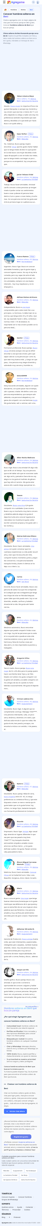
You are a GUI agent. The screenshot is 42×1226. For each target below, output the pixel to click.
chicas (14, 147)
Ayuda (19, 1207)
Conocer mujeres (8, 1197)
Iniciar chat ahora (15, 1111)
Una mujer (25, 898)
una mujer (26, 307)
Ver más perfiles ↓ (32, 1007)
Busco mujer (15, 106)
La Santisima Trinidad (30, 179)
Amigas (25, 831)
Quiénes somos (7, 1207)
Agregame (17, 2)
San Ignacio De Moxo (10, 1180)
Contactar (29, 1207)
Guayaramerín (27, 704)
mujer (35, 400)
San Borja (25, 581)
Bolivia (33, 99)
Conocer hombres (25, 1197)
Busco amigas (27, 939)
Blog (3, 1217)
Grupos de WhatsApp (10, 1199)
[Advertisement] (21, 68)
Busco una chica (19, 505)
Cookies (27, 1210)
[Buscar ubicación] (33, 2)
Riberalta (25, 139)
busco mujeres (9, 796)
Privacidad (16, 1210)
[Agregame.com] (5, 9)
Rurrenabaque (27, 261)
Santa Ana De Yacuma (30, 101)
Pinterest (17, 1217)
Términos (5, 1210)
